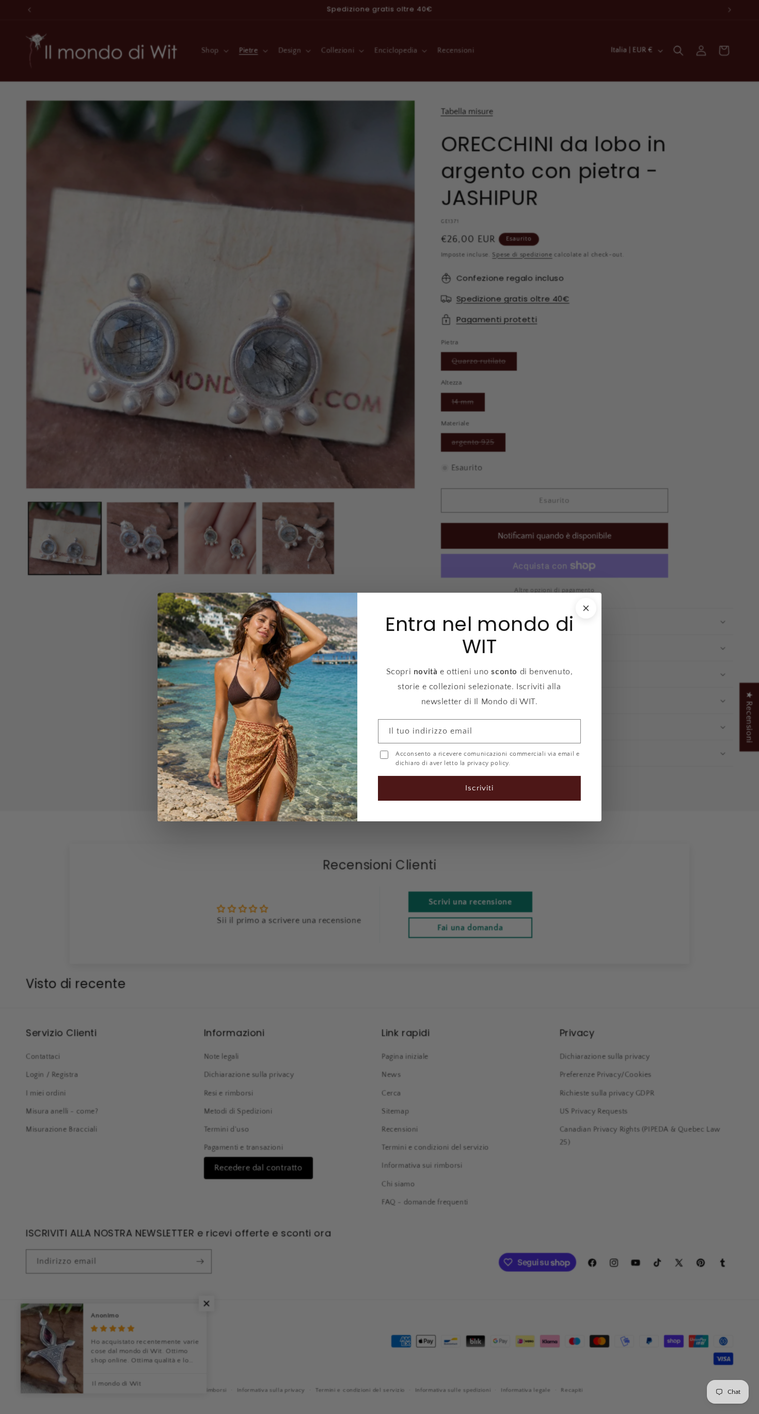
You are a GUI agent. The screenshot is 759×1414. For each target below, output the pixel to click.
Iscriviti (479, 787)
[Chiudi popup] (585, 608)
